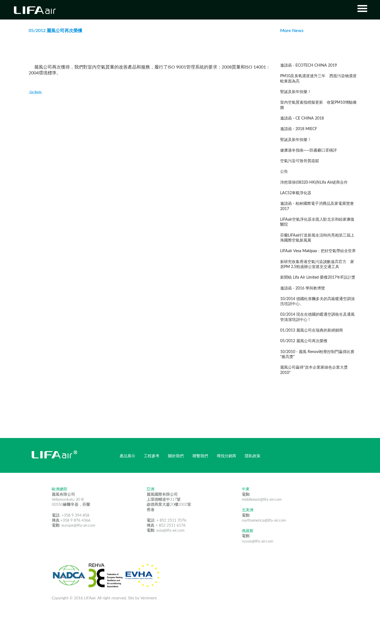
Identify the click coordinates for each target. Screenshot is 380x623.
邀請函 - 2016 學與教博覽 (302, 288)
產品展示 (127, 456)
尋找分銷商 (226, 456)
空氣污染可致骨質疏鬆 (299, 161)
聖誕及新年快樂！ (295, 92)
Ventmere (148, 598)
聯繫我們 (200, 456)
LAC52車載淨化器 (295, 193)
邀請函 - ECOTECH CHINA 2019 (308, 65)
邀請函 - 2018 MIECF (298, 129)
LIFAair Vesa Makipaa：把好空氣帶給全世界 (318, 251)
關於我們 (176, 456)
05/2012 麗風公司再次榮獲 (303, 341)
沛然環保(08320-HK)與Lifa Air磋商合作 (314, 182)
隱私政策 (252, 456)
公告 (284, 172)
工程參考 (151, 456)
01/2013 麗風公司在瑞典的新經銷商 (311, 330)
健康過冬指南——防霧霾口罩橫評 (308, 150)
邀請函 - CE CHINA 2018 (302, 118)
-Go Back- (35, 92)
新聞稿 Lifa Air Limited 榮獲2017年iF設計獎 (317, 277)
